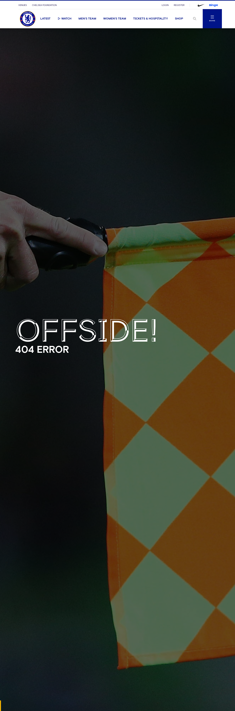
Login (165, 5)
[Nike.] (201, 5)
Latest (45, 18)
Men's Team (87, 18)
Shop (179, 18)
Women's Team (114, 18)
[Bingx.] (213, 5)
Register (179, 5)
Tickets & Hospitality (150, 18)
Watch (66, 18)
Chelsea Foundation (44, 5)
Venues (22, 5)
